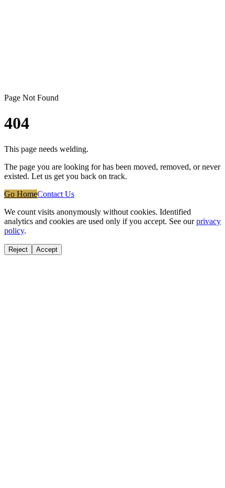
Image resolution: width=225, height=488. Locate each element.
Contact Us (55, 194)
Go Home (20, 194)
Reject (18, 249)
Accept (47, 249)
